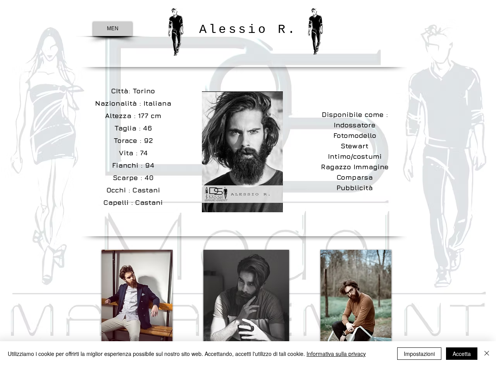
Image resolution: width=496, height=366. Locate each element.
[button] (137, 303)
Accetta (462, 353)
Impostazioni (419, 353)
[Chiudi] (486, 353)
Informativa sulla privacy (336, 353)
